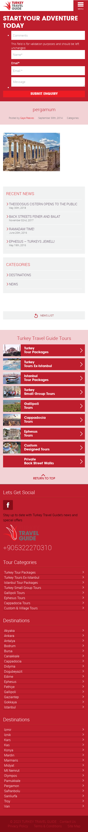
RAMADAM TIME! (21, 230)
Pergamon (11, 786)
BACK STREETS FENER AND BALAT (34, 218)
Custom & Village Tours (21, 608)
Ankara (9, 635)
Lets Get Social (19, 492)
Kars (7, 740)
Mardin (9, 755)
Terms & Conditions (48, 826)
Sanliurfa (10, 796)
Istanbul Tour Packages (21, 582)
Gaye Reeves (27, 117)
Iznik (7, 735)
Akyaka (9, 630)
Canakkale (11, 656)
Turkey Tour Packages (20, 572)
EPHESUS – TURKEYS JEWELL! (32, 243)
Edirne (8, 676)
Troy (7, 801)
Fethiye (9, 687)
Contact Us (68, 821)
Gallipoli (10, 692)
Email (15, 63)
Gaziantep (11, 697)
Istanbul (10, 707)
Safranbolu (12, 791)
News (13, 284)
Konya (8, 750)
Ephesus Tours (14, 598)
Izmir (7, 729)
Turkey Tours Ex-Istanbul (21, 577)
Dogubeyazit (13, 671)
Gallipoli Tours (14, 593)
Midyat (9, 765)
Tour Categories (20, 562)
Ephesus (10, 681)
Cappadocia (12, 661)
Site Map (74, 826)
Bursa (8, 651)
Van (7, 806)
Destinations (20, 275)
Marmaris (11, 760)
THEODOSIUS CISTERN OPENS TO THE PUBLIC (43, 205)
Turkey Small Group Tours (22, 587)
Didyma (9, 666)
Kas (7, 745)
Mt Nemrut (11, 770)
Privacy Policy (18, 826)
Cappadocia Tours (17, 603)
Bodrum (10, 646)
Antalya (9, 641)
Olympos (10, 775)
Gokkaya (10, 702)
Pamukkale (12, 780)
